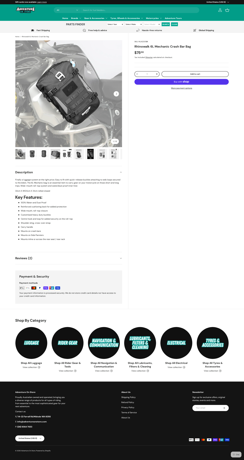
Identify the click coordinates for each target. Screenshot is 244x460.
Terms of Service (129, 412)
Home (65, 18)
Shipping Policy (128, 397)
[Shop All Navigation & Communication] (104, 343)
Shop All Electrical (176, 363)
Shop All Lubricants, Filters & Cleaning (140, 364)
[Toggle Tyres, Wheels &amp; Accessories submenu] (141, 18)
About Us (125, 417)
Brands (74, 18)
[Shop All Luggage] (31, 343)
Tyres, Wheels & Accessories (125, 18)
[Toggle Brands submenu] (80, 18)
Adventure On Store (28, 451)
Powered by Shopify (43, 451)
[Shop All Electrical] (176, 343)
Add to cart (195, 74)
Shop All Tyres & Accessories (213, 364)
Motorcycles (152, 18)
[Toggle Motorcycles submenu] (160, 18)
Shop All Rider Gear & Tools (67, 364)
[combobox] (126, 10)
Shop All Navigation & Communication (104, 364)
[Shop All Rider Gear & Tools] (67, 343)
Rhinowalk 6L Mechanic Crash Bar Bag (35, 37)
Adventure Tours (173, 18)
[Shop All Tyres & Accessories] (213, 343)
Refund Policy (127, 402)
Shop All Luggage (31, 363)
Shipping (148, 57)
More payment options (181, 88)
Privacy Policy (127, 407)
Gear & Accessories (94, 18)
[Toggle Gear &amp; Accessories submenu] (106, 18)
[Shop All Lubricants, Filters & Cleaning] (140, 343)
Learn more (42, 2)
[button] (227, 10)
